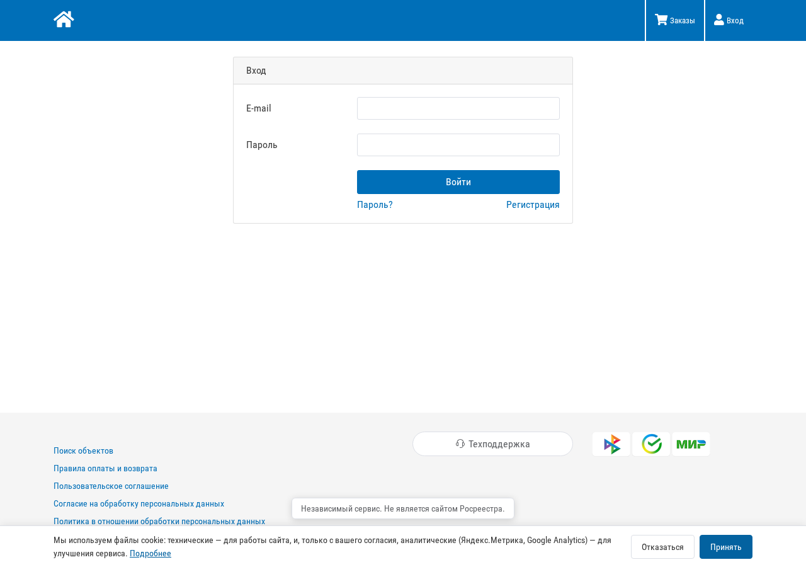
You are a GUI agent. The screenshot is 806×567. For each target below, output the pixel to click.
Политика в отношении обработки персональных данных (159, 521)
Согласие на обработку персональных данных (139, 503)
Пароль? (375, 204)
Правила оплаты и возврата (105, 468)
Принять (726, 547)
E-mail (258, 108)
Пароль (262, 145)
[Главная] (63, 21)
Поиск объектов (83, 450)
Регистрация (533, 204)
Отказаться (663, 547)
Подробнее (150, 553)
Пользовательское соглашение (111, 486)
